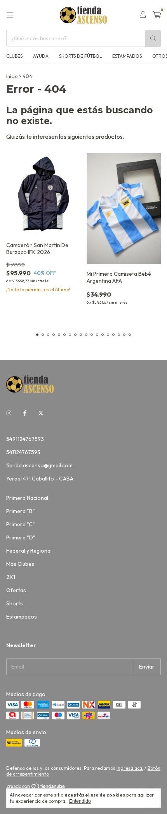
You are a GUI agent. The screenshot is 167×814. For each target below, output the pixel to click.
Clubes (14, 56)
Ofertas (16, 590)
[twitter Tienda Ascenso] (40, 413)
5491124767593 (25, 439)
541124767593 (23, 452)
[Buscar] (153, 38)
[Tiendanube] (36, 788)
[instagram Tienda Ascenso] (9, 413)
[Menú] (9, 15)
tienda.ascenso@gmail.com (39, 465)
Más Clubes (20, 563)
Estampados (127, 56)
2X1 (10, 577)
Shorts (14, 603)
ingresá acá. (130, 768)
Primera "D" (20, 537)
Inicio (11, 76)
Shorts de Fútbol (80, 56)
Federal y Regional (29, 550)
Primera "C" (20, 524)
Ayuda (41, 56)
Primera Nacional (27, 497)
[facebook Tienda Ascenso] (25, 413)
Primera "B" (20, 511)
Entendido (80, 801)
